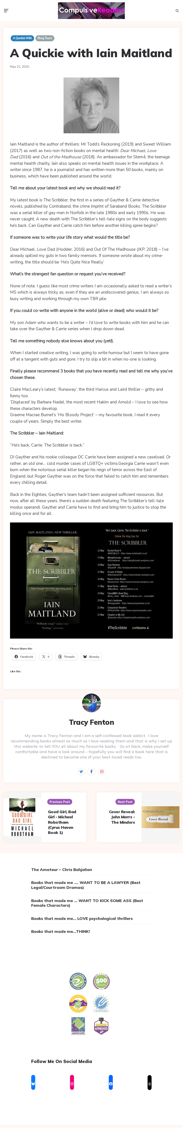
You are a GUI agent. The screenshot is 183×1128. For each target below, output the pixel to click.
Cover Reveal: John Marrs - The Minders (122, 817)
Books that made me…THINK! (60, 931)
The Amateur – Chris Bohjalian (61, 869)
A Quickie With (22, 38)
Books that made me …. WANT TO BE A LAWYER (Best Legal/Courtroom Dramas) (85, 885)
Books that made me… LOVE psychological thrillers (82, 918)
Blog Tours (45, 38)
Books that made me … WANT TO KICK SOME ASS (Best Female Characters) (87, 903)
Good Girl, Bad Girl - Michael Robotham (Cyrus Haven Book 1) (62, 822)
